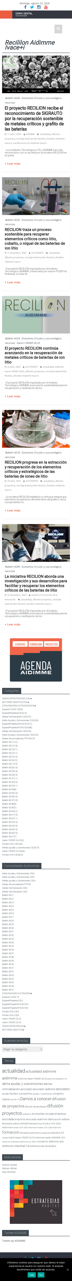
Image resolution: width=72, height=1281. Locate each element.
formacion (10, 1132)
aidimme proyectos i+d (57, 1079)
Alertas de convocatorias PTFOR (18, 738)
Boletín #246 (10, 833)
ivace (12, 1137)
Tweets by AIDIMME (13, 1240)
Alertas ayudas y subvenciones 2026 (20, 847)
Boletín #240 (10, 811)
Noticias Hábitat (9, 1168)
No (41, 1274)
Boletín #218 (12, 452)
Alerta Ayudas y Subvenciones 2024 (20, 720)
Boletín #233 (10, 786)
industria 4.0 (57, 1132)
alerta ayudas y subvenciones (22, 1084)
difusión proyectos (14, 257)
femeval (33, 1123)
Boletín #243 (10, 822)
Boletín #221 (10, 742)
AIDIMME (30, 134)
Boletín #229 (10, 771)
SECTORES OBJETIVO (15, 702)
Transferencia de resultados (40, 1146)
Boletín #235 (10, 793)
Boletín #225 (10, 757)
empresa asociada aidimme (30, 1119)
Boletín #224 (12, 338)
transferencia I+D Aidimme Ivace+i (30, 143)
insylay (5, 1138)
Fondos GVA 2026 (12, 855)
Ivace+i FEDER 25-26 (13, 851)
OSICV (34, 1142)
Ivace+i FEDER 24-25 (28, 343)
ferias (39, 1124)
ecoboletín (27, 1114)
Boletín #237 (10, 800)
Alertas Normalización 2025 (16, 731)
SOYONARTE (37, 252)
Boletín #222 (10, 746)
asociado (26, 1089)
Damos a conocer (36, 1098)
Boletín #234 (9, 789)
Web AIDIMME (9, 1172)
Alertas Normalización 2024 (16, 716)
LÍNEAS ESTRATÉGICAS (16, 698)
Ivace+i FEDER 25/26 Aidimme (29, 1137)
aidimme (9, 1078)
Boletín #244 (12, 98)
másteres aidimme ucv (21, 1142)
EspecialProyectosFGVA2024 (17, 727)
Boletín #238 (9, 804)
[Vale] (67, 1269)
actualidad (45, 134)
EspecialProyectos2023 (14, 713)
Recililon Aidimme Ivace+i (26, 375)
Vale (31, 1274)
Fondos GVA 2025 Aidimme (24, 1127)
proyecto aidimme (48, 1141)
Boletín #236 (10, 796)
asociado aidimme (44, 1089)
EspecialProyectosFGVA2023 (17, 724)
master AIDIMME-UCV (54, 1137)
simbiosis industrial (13, 1146)
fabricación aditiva (58, 1119)
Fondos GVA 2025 (12, 844)
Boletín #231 (10, 778)
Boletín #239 (9, 807)
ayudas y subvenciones (42, 1094)
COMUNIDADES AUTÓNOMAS (18, 705)
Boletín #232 (12, 219)
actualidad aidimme (41, 1071)
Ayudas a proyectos (20, 1093)
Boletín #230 (10, 775)
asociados (63, 1089)
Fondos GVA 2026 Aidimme (49, 1127)
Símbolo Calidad (9, 1165)
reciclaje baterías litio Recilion (31, 138)
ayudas (5, 1093)
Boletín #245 (10, 829)
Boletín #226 (10, 760)
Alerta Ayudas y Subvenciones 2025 (20, 735)
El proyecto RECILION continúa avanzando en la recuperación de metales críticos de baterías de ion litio (35, 355)
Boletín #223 (10, 749)
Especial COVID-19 (12, 709)
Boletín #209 (12, 566)
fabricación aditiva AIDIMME (15, 1123)
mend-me (6, 1142)
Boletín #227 (10, 764)
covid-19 (15, 1099)
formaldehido (44, 1133)
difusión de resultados (36, 1106)
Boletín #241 (10, 815)
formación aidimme (29, 1133)
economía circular (43, 1113)
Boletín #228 (10, 767)
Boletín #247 (9, 836)
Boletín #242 (10, 818)
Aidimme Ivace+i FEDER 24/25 (32, 1078)
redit (61, 1141)
